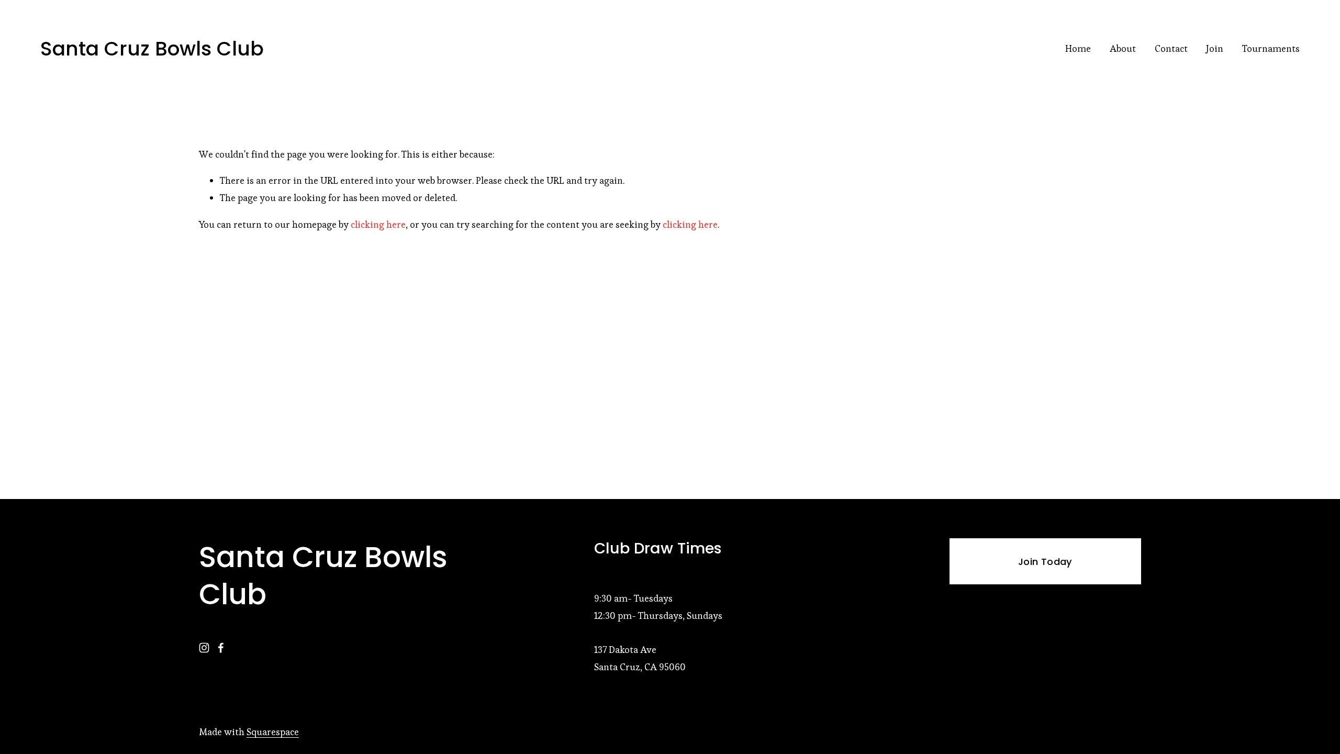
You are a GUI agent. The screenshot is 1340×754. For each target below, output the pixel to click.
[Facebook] (221, 647)
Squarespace (273, 732)
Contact (1171, 48)
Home (1078, 48)
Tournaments (1271, 48)
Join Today (1045, 561)
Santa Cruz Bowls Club (152, 48)
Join (1214, 48)
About (1123, 48)
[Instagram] (204, 647)
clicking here (378, 224)
